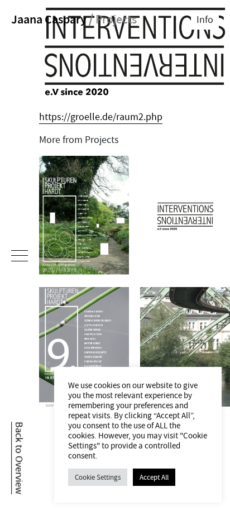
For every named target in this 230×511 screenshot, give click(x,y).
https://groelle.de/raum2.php (100, 117)
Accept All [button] (154, 477)
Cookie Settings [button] (98, 477)
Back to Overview (18, 458)
